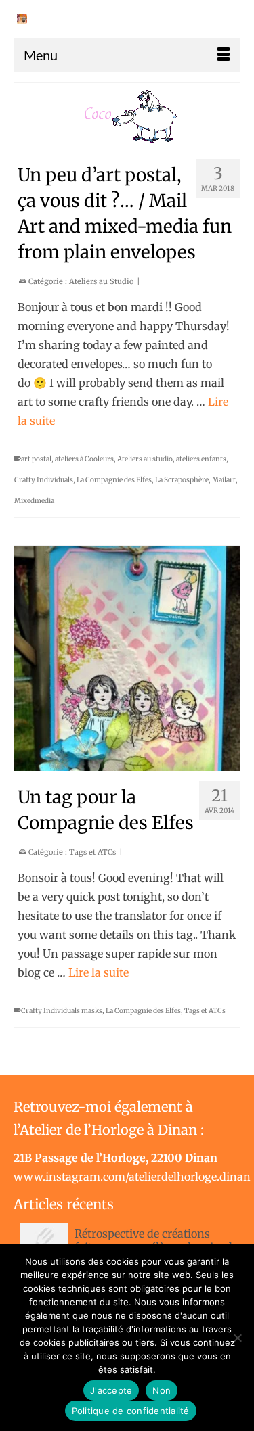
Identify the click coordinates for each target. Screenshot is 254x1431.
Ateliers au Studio (101, 281)
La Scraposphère (182, 479)
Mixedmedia (34, 500)
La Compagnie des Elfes (114, 479)
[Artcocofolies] (22, 19)
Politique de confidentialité (131, 1410)
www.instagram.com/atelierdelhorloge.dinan (132, 1176)
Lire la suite (98, 972)
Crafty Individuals (43, 479)
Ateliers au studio (145, 458)
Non (161, 1390)
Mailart (224, 479)
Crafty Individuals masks (61, 1010)
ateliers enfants (201, 458)
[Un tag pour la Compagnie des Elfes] (127, 658)
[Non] (237, 1337)
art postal (36, 458)
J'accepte (111, 1390)
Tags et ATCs (92, 852)
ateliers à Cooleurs (84, 458)
